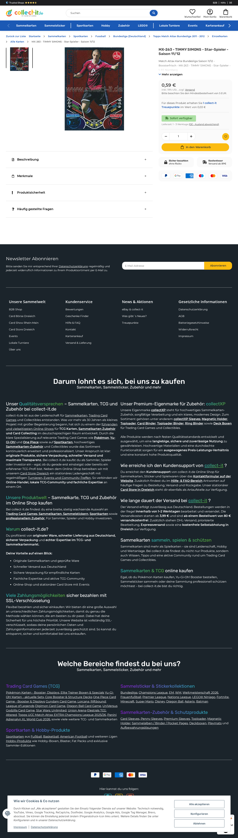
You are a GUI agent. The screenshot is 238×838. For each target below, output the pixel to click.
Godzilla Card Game (20, 710)
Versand (190, 89)
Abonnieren (218, 265)
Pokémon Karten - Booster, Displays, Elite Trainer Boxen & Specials (55, 692)
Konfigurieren (199, 813)
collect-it (214, 465)
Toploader (198, 719)
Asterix (190, 701)
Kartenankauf (215, 25)
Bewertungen (74, 309)
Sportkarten (85, 25)
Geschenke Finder (77, 316)
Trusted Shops (16, 2)
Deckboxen (198, 723)
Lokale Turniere (169, 25)
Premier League (154, 697)
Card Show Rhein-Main (23, 322)
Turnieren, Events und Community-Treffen (59, 478)
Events (192, 25)
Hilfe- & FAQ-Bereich (186, 481)
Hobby (105, 25)
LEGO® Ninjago (203, 697)
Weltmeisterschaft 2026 (200, 692)
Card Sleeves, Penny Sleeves (141, 719)
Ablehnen (199, 823)
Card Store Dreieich (22, 329)
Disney (160, 701)
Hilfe (223, 2)
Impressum (185, 336)
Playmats (215, 723)
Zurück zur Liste (16, 36)
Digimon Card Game (50, 706)
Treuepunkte (130, 322)
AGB (181, 316)
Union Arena (77, 710)
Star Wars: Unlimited (51, 710)
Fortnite (223, 697)
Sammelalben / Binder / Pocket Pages (160, 723)
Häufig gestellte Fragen (35, 209)
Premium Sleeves (177, 719)
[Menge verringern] (165, 136)
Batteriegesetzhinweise (193, 322)
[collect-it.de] (24, 13)
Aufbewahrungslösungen (139, 727)
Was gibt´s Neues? (134, 316)
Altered (11, 715)
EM (171, 692)
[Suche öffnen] (154, 13)
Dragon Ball (174, 701)
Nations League (179, 697)
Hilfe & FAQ (72, 322)
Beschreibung (28, 159)
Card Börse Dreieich (22, 316)
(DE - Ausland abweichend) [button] (204, 124)
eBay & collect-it (132, 309)
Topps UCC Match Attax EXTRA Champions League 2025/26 (62, 715)
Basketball (51, 736)
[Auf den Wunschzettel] (225, 136)
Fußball (36, 736)
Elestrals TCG (96, 710)
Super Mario (145, 701)
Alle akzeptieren (199, 804)
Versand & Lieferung (78, 342)
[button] (192, 13)
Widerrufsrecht (188, 329)
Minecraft (127, 701)
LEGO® (143, 25)
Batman (202, 701)
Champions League (153, 692)
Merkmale (25, 176)
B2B (215, 2)
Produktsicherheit (31, 192)
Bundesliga (128, 692)
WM (178, 692)
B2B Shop (15, 309)
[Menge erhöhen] (191, 136)
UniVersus (110, 706)
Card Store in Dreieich (137, 489)
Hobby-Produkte (18, 741)
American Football (73, 736)
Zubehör (124, 25)
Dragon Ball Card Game (84, 706)
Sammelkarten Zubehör (96, 429)
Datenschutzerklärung (73, 266)
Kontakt (70, 329)
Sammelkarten (26, 25)
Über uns (15, 349)
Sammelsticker (54, 25)
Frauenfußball (130, 697)
